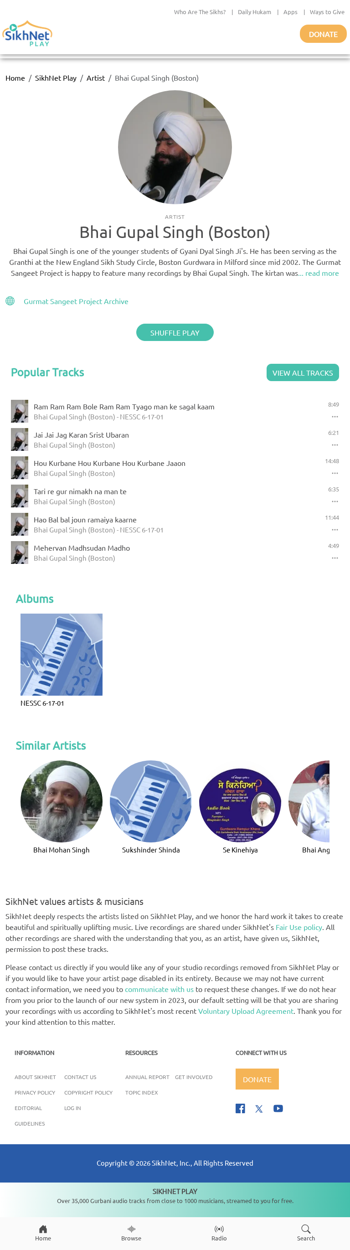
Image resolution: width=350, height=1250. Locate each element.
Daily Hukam (254, 11)
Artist (96, 77)
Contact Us (80, 1076)
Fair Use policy (299, 926)
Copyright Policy (88, 1092)
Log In (72, 1107)
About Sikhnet (35, 1076)
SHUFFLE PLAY (175, 332)
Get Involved (194, 1076)
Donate (323, 33)
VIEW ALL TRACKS (303, 372)
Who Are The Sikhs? (200, 11)
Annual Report (147, 1076)
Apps (290, 11)
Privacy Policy (35, 1092)
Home (15, 77)
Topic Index (141, 1092)
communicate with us (159, 988)
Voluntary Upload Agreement (245, 1010)
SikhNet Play (56, 77)
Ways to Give (327, 11)
